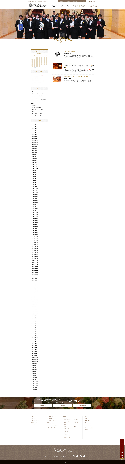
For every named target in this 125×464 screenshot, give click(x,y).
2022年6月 (34, 224)
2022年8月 (34, 220)
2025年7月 (34, 150)
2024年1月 (34, 186)
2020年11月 (34, 262)
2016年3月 (34, 375)
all (32, 91)
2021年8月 (34, 244)
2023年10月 (34, 192)
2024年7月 (34, 174)
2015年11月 (34, 383)
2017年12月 (34, 333)
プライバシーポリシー (89, 427)
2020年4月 (34, 276)
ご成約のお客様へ (34, 420)
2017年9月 (34, 339)
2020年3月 (34, 278)
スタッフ (33, 97)
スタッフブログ (50, 424)
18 (44, 61)
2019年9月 (34, 290)
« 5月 (32, 67)
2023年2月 (34, 208)
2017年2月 (34, 353)
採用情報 (86, 429)
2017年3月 (34, 351)
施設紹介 (65, 416)
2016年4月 (34, 373)
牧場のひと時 (67, 78)
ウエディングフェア (51, 418)
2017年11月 (34, 335)
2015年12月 (34, 381)
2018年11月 (34, 311)
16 (39, 61)
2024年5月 (34, 178)
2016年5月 (34, 371)
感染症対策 (33, 424)
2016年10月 (34, 361)
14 (34, 61)
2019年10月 (34, 288)
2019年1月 (34, 307)
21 (34, 63)
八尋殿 (65, 422)
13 (32, 61)
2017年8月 (34, 341)
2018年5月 (34, 323)
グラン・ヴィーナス (67, 428)
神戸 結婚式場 (72, 51)
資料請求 (86, 418)
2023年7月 (34, 198)
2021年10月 (34, 240)
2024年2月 (34, 184)
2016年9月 (34, 363)
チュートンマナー (67, 437)
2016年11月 (34, 359)
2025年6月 (34, 152)
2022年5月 (34, 226)
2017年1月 (34, 355)
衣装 (75, 426)
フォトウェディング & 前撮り (74, 76)
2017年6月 (34, 345)
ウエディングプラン (51, 416)
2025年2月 (34, 160)
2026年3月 (34, 134)
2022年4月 (34, 228)
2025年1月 (34, 162)
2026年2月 (34, 136)
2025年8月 (34, 148)
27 (32, 65)
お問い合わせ (87, 420)
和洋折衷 (76, 419)
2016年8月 (34, 365)
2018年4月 (34, 325)
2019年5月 (34, 298)
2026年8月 (34, 124)
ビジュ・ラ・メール (67, 429)
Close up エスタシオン (36, 93)
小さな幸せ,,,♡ (35, 76)
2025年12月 (34, 140)
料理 (75, 418)
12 (46, 59)
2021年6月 (34, 248)
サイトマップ (87, 425)
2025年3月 (34, 158)
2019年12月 (34, 284)
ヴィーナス (66, 434)
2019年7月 (34, 294)
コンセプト (33, 418)
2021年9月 (34, 242)
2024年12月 (34, 164)
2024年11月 (34, 166)
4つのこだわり (77, 422)
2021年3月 (34, 254)
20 (32, 63)
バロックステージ (67, 419)
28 (34, 65)
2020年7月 (34, 270)
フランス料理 (76, 421)
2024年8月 (34, 172)
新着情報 (86, 422)
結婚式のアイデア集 (35, 113)
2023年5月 (34, 202)
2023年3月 (34, 206)
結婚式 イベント (35, 111)
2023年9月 (34, 194)
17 (41, 61)
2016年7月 (34, 367)
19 (46, 61)
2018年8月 (34, 317)
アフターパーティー (51, 422)
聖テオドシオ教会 (67, 421)
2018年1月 (34, 331)
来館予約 (86, 416)
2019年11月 (34, 286)
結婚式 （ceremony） (36, 109)
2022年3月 (34, 230)
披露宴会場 (66, 426)
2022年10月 (34, 216)
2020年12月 (34, 260)
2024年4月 (34, 180)
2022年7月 (34, 222)
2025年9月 (34, 146)
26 (46, 63)
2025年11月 (34, 142)
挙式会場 (65, 418)
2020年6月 (34, 272)
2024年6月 (34, 176)
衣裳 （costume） (35, 115)
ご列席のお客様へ (34, 422)
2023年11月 (34, 190)
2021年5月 (34, 250)
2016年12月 (34, 357)
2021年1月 (34, 258)
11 (44, 59)
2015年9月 (34, 387)
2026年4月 (34, 132)
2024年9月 (34, 170)
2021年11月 (34, 238)
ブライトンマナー (67, 436)
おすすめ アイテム (35, 95)
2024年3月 (34, 182)
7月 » (35, 67)
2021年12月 (34, 236)
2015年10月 (34, 385)
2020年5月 (34, 274)
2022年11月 (34, 214)
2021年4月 (34, 252)
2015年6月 (34, 389)
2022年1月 (34, 234)
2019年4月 (34, 300)
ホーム (32, 416)
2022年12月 (34, 212)
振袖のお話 (34, 105)
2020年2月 (34, 280)
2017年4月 (34, 349)
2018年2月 (34, 329)
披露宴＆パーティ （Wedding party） (39, 101)
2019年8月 (34, 292)
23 (39, 63)
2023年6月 (34, 200)
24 (41, 63)
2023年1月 (34, 210)
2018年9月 (34, 315)
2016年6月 (34, 369)
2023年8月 (34, 196)
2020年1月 (34, 282)
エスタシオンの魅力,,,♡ (36, 83)
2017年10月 (34, 337)
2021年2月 (34, 256)
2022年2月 (34, 232)
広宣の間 (65, 424)
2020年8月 (34, 268)
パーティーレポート (51, 420)
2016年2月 (34, 377)
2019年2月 (34, 305)
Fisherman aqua (68, 53)
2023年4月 (34, 204)
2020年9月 (34, 266)
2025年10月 (34, 144)
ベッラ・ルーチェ (67, 431)
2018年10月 (34, 313)
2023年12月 (34, 188)
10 (41, 59)
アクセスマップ (88, 424)
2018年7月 (34, 319)
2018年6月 (34, 321)
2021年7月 (34, 246)
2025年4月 (34, 156)
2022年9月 (34, 218)
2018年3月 (34, 327)
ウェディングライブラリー (52, 425)
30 (39, 65)
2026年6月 (34, 128)
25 (44, 63)
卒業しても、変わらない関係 (37, 78)
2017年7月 (34, 343)
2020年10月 (34, 264)
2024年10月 (34, 168)
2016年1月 (34, 379)
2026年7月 (34, 126)
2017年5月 (34, 347)
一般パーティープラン (51, 427)
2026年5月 (34, 130)
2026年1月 (34, 138)
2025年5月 (34, 154)
